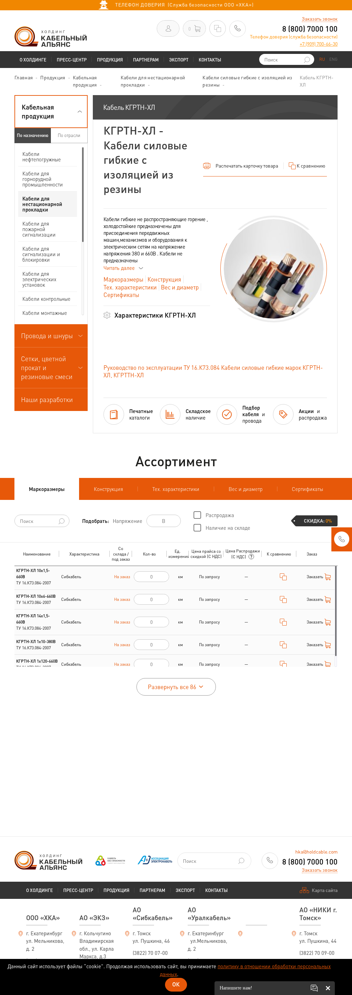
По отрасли (69, 135)
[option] (273, 269)
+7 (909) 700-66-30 (319, 44)
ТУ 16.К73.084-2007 (33, 576)
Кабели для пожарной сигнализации (39, 229)
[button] (51, 111)
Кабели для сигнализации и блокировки (41, 254)
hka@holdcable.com (316, 851)
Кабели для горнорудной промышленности (42, 179)
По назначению (32, 135)
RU (322, 59)
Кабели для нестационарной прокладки (42, 204)
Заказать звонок (320, 18)
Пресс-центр (72, 59)
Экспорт (178, 59)
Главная (23, 77)
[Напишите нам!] (314, 988)
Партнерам (146, 59)
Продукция (110, 59)
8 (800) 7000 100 (310, 28)
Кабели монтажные (44, 312)
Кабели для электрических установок (39, 279)
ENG (333, 59)
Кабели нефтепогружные (41, 156)
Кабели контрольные (46, 298)
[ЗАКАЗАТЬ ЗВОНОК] (341, 541)
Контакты (210, 59)
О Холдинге (33, 59)
